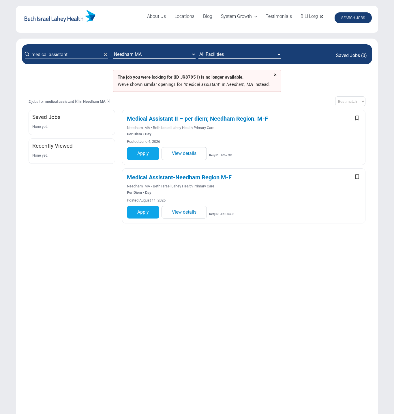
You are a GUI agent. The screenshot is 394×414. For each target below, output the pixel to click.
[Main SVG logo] (60, 12)
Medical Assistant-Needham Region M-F (179, 177)
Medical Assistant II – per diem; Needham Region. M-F (197, 118)
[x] (76, 101)
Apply (143, 153)
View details (184, 153)
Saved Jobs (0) (351, 55)
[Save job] (357, 118)
